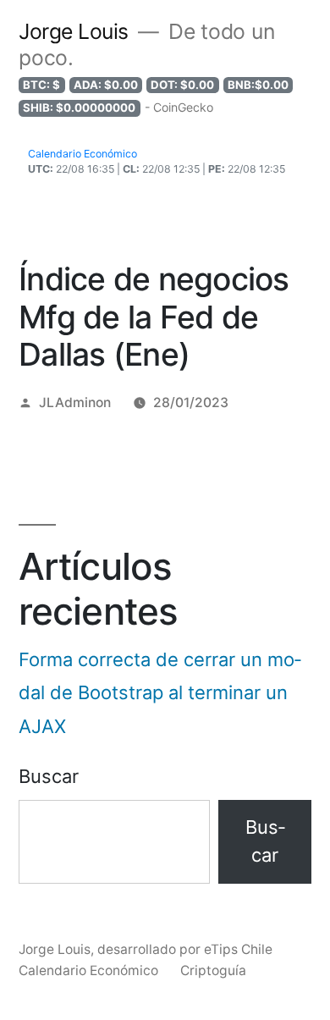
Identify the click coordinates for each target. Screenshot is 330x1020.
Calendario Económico (88, 970)
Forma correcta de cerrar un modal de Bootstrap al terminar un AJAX (160, 692)
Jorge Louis (74, 31)
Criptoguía (213, 970)
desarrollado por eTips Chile (184, 949)
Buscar (49, 776)
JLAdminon (75, 402)
